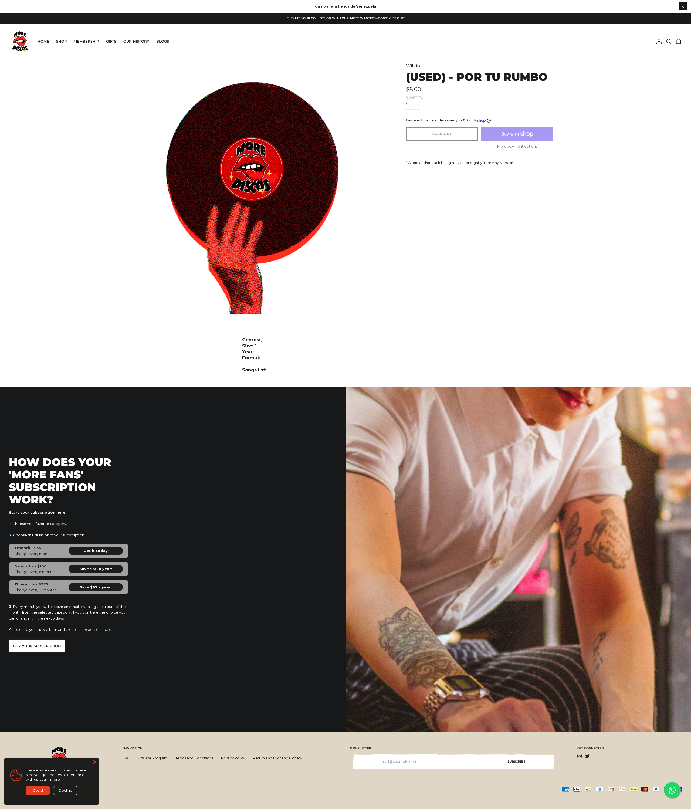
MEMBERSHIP (86, 41)
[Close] (94, 762)
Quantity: (414, 97)
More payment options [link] (517, 146)
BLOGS (162, 41)
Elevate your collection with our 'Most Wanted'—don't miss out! (346, 18)
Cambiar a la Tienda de (345, 6)
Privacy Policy (233, 758)
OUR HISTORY (136, 41)
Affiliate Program (153, 758)
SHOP (61, 41)
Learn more (49, 779)
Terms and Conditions (194, 758)
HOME (43, 41)
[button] (669, 41)
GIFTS (111, 41)
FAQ (126, 758)
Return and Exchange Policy (277, 758)
